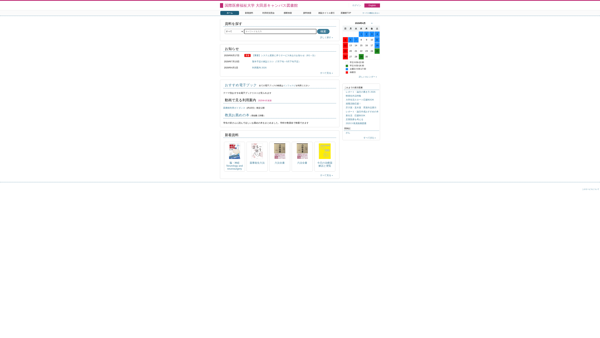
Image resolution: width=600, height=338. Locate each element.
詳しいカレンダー (367, 77)
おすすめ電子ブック (241, 85)
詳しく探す (325, 37)
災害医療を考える (354, 119)
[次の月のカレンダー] (371, 23)
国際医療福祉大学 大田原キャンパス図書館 (261, 5)
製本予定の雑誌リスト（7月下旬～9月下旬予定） (276, 61)
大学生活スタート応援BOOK (360, 99)
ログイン (356, 5)
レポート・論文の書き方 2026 (360, 92)
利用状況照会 (268, 13)
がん (348, 132)
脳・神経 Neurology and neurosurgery (234, 165)
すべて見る (325, 73)
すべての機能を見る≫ (371, 13)
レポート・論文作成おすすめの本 (362, 111)
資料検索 (307, 13)
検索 (323, 31)
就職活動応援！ (353, 103)
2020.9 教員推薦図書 (356, 123)
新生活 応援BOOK (355, 115)
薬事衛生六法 (257, 162)
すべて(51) (368, 137)
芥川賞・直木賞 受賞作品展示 (361, 107)
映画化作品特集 (353, 96)
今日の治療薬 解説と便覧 (324, 164)
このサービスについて (590, 189)
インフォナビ (289, 85)
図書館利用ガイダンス (234, 108)
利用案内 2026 (259, 67)
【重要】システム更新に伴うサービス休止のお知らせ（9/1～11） (284, 55)
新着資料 (249, 13)
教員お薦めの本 (237, 115)
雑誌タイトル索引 (326, 13)
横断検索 (288, 13)
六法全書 (280, 162)
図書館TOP (346, 13)
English (372, 5)
